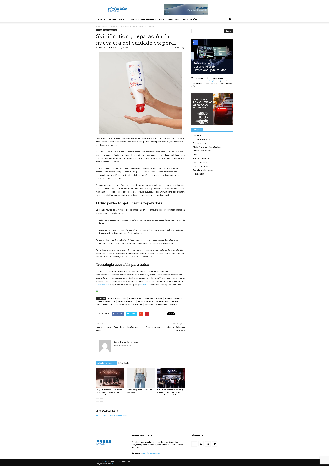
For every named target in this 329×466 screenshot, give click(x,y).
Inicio (100, 19)
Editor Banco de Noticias (108, 48)
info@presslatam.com (152, 453)
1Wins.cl (99, 30)
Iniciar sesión (190, 19)
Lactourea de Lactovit (146, 301)
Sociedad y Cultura (200, 166)
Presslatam (102, 461)
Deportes (197, 135)
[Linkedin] (208, 444)
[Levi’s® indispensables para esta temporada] (141, 378)
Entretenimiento (199, 143)
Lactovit (175, 301)
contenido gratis (135, 298)
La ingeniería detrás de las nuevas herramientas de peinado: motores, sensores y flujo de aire (109, 392)
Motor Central (117, 19)
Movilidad (197, 154)
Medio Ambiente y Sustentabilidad (207, 147)
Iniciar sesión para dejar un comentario (111, 415)
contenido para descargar (153, 298)
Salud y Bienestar (200, 162)
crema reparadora (103, 301)
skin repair (173, 304)
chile (124, 298)
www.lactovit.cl (102, 284)
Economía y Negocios (202, 139)
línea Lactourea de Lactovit (120, 304)
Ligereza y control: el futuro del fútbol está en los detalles (117, 328)
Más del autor (124, 363)
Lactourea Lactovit (163, 301)
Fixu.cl (113, 464)
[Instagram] (201, 443)
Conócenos (174, 19)
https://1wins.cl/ (214, 81)
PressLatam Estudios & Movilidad (145, 19)
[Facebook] (194, 444)
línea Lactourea (102, 304)
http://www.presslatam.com (122, 346)
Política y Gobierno (201, 158)
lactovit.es (143, 284)
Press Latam (137, 304)
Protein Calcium (161, 304)
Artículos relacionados (106, 363)
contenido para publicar (173, 298)
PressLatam (149, 304)
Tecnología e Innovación (203, 170)
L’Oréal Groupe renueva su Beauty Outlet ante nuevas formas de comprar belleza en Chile (170, 392)
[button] (230, 19)
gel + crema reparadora (126, 301)
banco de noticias (114, 298)
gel (114, 301)
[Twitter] (214, 444)
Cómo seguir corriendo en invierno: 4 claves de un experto (165, 328)
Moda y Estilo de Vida (110, 30)
